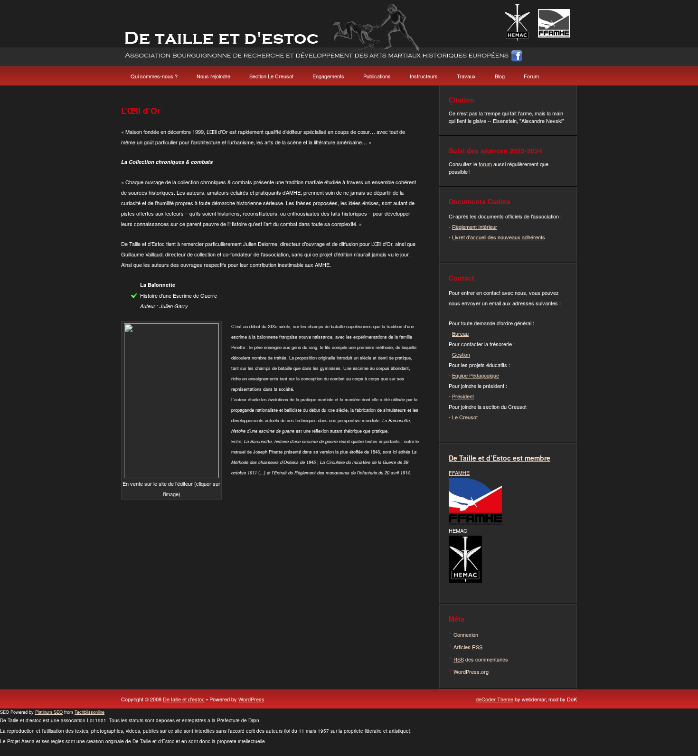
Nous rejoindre (213, 76)
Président (463, 396)
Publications (377, 76)
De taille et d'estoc (184, 699)
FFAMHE (459, 472)
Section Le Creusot (271, 76)
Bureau (460, 333)
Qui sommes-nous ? (154, 76)
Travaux (466, 76)
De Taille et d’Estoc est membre (499, 458)
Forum (531, 76)
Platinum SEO (49, 712)
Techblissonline (89, 712)
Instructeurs (424, 76)
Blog (500, 76)
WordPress (251, 699)
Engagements (328, 76)
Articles (467, 647)
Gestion (461, 354)
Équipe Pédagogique (475, 375)
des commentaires (480, 659)
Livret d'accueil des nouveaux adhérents (498, 237)
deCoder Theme (494, 699)
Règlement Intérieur (474, 226)
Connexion (465, 634)
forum (485, 164)
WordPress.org (471, 671)
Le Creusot (465, 417)
